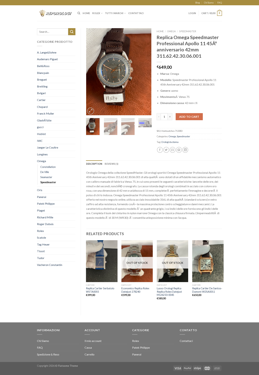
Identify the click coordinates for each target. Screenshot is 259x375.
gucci (40, 127)
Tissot (41, 251)
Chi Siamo (209, 2)
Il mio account (93, 340)
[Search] (79, 13)
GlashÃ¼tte (44, 120)
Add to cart (189, 116)
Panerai (41, 196)
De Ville (44, 172)
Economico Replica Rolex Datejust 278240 (135, 290)
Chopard (42, 106)
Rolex (96, 13)
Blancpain (43, 72)
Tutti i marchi (114, 13)
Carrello (89, 354)
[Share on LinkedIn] (185, 150)
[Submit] (71, 31)
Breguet (42, 79)
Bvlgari (41, 93)
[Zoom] (90, 111)
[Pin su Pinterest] (179, 150)
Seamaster (46, 177)
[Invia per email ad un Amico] (172, 150)
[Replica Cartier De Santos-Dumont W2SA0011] (208, 261)
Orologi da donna (169, 142)
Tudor (40, 258)
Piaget (41, 210)
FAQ (219, 2)
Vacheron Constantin (49, 264)
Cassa (88, 347)
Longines (42, 154)
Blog (197, 2)
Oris (39, 190)
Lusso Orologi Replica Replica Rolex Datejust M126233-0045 (169, 291)
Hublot (41, 133)
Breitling (42, 86)
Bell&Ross (43, 66)
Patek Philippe (46, 203)
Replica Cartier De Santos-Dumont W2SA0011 (207, 290)
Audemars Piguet (47, 59)
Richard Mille (45, 217)
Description (94, 163)
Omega (41, 161)
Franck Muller (45, 113)
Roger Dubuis (45, 224)
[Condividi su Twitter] (166, 150)
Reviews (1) (111, 163)
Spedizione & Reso (48, 354)
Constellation (48, 166)
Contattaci (136, 13)
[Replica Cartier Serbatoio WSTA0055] (101, 261)
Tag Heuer (43, 244)
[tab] (94, 163)
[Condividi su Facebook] (160, 150)
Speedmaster (48, 182)
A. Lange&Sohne (46, 52)
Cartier (41, 100)
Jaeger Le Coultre (47, 147)
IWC (40, 140)
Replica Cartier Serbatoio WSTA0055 (100, 290)
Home (86, 13)
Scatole (41, 237)
